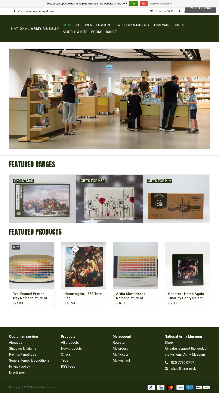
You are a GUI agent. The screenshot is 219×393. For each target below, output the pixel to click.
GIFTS (179, 25)
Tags (64, 360)
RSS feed (68, 366)
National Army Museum (187, 354)
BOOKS (96, 32)
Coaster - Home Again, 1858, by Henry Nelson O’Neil (186, 296)
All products (70, 342)
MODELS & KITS (75, 32)
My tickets (121, 354)
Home (67, 25)
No (143, 3)
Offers (66, 354)
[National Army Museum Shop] (35, 28)
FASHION (103, 25)
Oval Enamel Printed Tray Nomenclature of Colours (29, 296)
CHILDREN (84, 25)
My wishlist (121, 360)
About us (15, 342)
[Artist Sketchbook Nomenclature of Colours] (135, 265)
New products (71, 348)
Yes (133, 3)
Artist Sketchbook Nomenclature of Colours (130, 296)
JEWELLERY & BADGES (131, 25)
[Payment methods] (151, 387)
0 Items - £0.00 (164, 11)
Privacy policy (19, 366)
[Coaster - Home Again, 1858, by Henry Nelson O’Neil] (187, 265)
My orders (120, 348)
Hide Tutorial (200, 8)
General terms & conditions (29, 360)
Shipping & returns (22, 348)
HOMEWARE (161, 25)
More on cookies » (160, 3)
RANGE (111, 32)
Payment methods (22, 354)
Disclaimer (17, 372)
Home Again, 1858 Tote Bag (83, 296)
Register (119, 342)
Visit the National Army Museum (37, 11)
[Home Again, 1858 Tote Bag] (84, 265)
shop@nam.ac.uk (183, 369)
